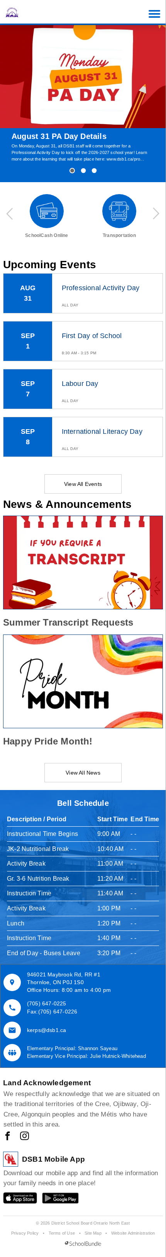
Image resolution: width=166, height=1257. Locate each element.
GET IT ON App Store (16, 1199)
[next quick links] (156, 214)
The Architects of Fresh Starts (68, 136)
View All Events (83, 484)
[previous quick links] (10, 214)
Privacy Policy (25, 1233)
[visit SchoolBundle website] (83, 1244)
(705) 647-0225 (46, 1003)
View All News (83, 773)
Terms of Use (62, 1233)
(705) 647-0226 (58, 1011)
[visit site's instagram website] (24, 1136)
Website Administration (133, 1233)
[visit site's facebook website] (7, 1136)
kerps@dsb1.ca (46, 1030)
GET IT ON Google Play (55, 1199)
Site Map (93, 1233)
